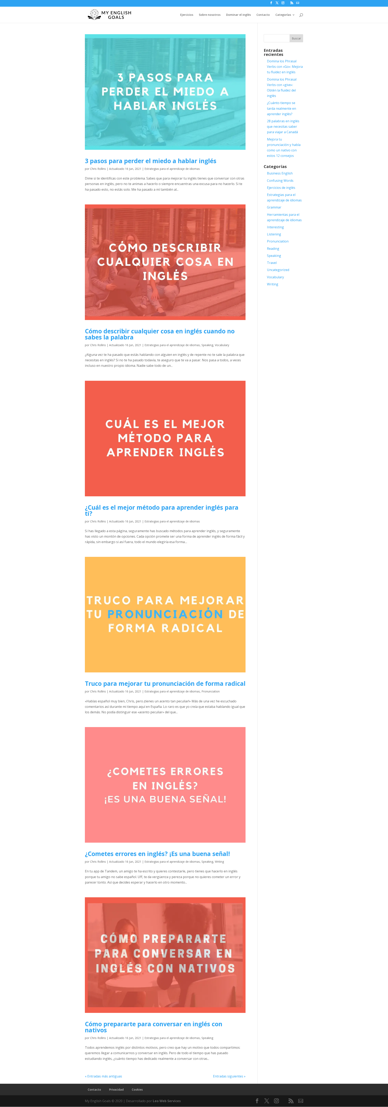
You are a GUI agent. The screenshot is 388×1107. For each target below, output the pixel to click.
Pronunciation (210, 691)
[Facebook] (271, 4)
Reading (273, 248)
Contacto (263, 15)
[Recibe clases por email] (297, 2)
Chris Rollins (98, 169)
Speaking (207, 345)
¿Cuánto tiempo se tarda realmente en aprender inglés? (281, 108)
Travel (272, 263)
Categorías (283, 15)
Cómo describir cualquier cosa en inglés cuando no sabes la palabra (160, 334)
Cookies (137, 1089)
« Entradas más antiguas (103, 1076)
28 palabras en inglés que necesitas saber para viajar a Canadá (283, 126)
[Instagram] (283, 4)
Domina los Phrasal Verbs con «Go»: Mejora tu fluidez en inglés (285, 66)
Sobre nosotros (209, 15)
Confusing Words (280, 180)
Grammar (274, 207)
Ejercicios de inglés (281, 187)
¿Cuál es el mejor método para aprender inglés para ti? (161, 510)
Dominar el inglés (238, 15)
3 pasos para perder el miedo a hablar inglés (150, 161)
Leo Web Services (167, 1101)
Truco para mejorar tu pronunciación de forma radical (165, 683)
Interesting (275, 227)
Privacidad (116, 1089)
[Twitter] (277, 4)
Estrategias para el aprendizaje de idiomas (172, 169)
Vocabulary (222, 345)
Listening (274, 234)
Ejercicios (186, 15)
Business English (280, 173)
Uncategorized (278, 270)
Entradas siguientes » (229, 1076)
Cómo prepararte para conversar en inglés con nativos (153, 1027)
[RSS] (291, 4)
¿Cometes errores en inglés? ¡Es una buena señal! (157, 854)
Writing (219, 861)
